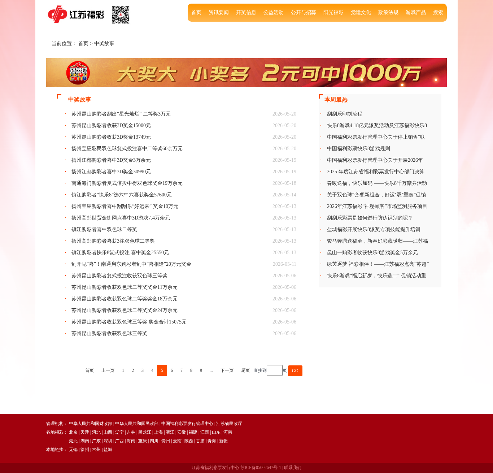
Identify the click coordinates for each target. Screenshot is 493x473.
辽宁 (119, 432)
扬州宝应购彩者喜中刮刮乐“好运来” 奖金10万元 (124, 206)
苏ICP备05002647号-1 (260, 467)
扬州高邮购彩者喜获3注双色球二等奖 (113, 241)
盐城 (108, 449)
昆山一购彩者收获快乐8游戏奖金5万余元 (372, 252)
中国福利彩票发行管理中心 (187, 423)
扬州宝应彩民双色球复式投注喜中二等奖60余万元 (127, 148)
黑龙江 (144, 432)
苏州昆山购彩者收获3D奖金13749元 (111, 137)
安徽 (181, 432)
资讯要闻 (219, 12)
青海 (212, 440)
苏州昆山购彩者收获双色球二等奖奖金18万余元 (124, 298)
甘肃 (200, 440)
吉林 (131, 432)
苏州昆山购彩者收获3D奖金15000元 (111, 125)
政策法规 (388, 12)
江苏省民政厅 (229, 423)
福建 (193, 432)
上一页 (107, 370)
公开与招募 (303, 12)
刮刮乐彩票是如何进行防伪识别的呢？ (370, 218)
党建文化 (361, 12)
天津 (84, 432)
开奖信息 (246, 12)
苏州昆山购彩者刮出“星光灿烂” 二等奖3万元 (121, 114)
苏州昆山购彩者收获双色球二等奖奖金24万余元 (124, 310)
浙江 (170, 432)
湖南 (84, 440)
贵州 (165, 440)
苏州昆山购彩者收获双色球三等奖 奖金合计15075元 (129, 322)
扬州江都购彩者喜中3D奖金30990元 (111, 171)
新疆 (223, 440)
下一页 (227, 370)
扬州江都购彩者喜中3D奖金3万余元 (111, 160)
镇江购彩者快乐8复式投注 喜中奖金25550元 (120, 252)
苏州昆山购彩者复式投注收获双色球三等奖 (119, 275)
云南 (177, 440)
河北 (96, 432)
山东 (216, 432)
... (211, 370)
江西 (204, 432)
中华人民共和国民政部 (136, 423)
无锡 (73, 449)
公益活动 (273, 12)
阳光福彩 (333, 12)
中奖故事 (104, 43)
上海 (158, 432)
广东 (96, 440)
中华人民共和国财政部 (90, 423)
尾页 (245, 370)
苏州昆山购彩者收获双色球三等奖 (109, 333)
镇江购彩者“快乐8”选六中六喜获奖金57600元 (121, 195)
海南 (131, 440)
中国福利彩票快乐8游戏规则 (358, 148)
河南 (227, 432)
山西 (108, 432)
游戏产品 (416, 12)
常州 (96, 449)
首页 (196, 12)
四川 (154, 440)
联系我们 (292, 467)
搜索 (438, 12)
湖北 (73, 440)
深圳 (108, 440)
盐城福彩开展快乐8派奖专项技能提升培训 (373, 229)
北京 (73, 432)
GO (295, 370)
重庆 (142, 440)
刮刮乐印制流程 (344, 114)
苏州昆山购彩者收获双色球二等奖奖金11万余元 (124, 287)
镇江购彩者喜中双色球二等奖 (104, 229)
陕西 (188, 440)
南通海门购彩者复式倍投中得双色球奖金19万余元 (127, 183)
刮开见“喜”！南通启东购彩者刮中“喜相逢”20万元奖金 (131, 264)
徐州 (84, 449)
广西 (119, 440)
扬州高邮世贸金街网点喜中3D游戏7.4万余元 (120, 218)
